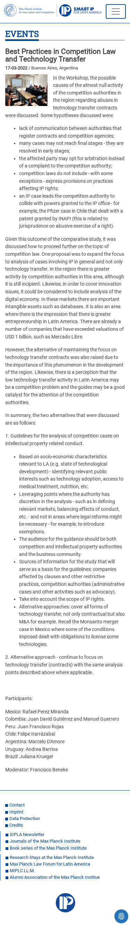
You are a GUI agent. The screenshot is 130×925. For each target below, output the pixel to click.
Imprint (16, 812)
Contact (17, 805)
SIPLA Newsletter (27, 834)
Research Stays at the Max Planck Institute (52, 857)
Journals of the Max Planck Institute (45, 841)
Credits (16, 825)
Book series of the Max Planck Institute (48, 848)
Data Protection (24, 818)
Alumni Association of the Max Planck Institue (55, 877)
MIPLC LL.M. (22, 870)
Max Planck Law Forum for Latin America (50, 864)
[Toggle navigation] (116, 11)
